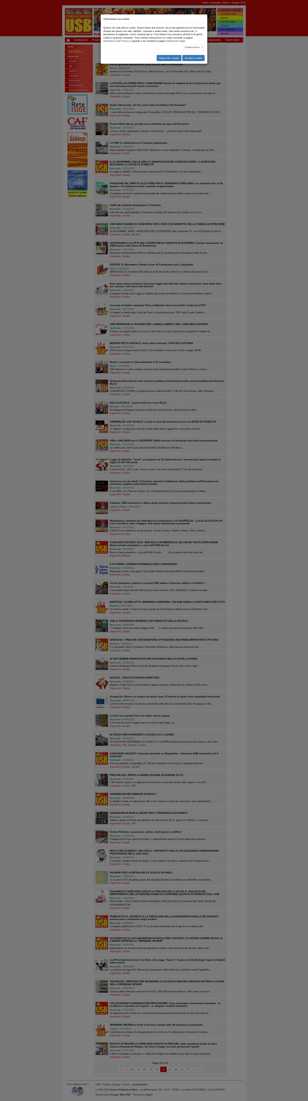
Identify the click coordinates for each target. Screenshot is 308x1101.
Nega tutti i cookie (169, 58)
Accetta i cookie (193, 58)
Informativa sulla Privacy (116, 41)
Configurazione (192, 47)
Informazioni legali (175, 41)
